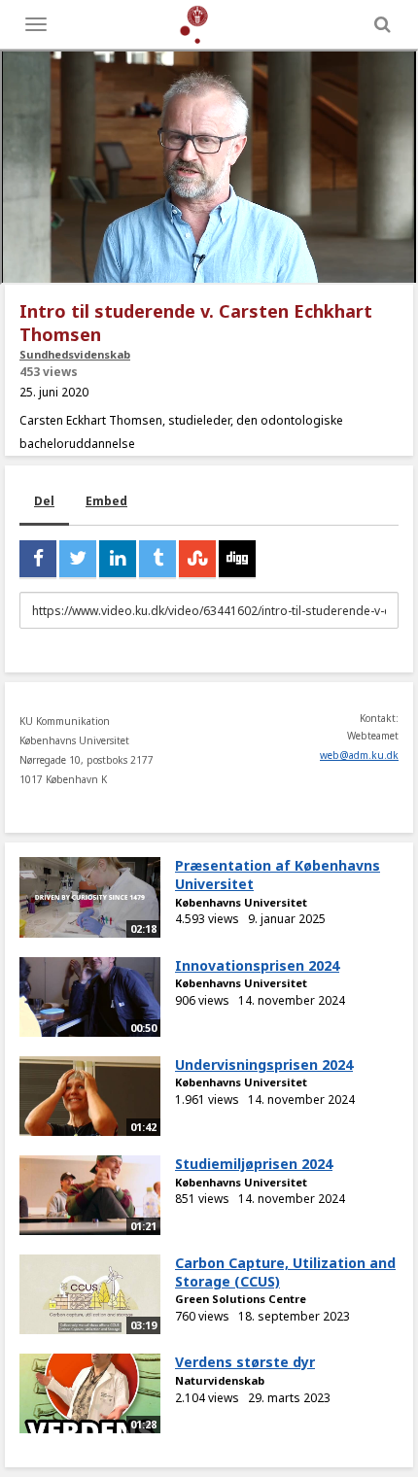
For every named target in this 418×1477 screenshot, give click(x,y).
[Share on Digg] (237, 558)
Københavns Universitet (241, 902)
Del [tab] (44, 501)
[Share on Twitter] (77, 558)
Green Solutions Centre (240, 1298)
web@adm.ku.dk (359, 755)
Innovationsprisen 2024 (257, 965)
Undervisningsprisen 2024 (264, 1064)
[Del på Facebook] (37, 558)
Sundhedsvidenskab (74, 354)
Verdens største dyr (245, 1362)
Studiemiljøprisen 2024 (253, 1163)
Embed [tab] (106, 501)
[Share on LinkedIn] (117, 558)
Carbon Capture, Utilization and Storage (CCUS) (285, 1272)
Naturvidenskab (219, 1380)
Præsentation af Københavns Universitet (277, 874)
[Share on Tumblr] (157, 558)
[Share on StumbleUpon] (197, 558)
